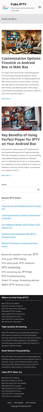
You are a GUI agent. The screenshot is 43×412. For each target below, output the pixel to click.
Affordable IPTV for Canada (11, 311)
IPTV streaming (11, 267)
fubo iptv (27, 254)
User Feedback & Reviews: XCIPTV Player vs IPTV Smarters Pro (21, 226)
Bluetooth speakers (12, 254)
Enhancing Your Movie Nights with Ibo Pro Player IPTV (21, 207)
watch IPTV (8, 284)
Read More (6, 99)
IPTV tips (27, 271)
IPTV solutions (26, 263)
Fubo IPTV (18, 4)
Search (4, 185)
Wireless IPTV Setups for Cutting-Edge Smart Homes (20, 244)
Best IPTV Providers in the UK (12, 306)
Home (9, 403)
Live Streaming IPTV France (11, 316)
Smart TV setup (10, 280)
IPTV (35, 254)
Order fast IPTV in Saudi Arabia (13, 319)
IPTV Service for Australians (11, 322)
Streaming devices (29, 280)
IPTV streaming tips (11, 271)
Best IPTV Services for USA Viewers (14, 309)
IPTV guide (7, 259)
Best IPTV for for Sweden (10, 303)
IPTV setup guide (10, 263)
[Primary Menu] (39, 7)
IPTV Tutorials (31, 403)
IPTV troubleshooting (13, 276)
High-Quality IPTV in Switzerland (13, 314)
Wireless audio (22, 284)
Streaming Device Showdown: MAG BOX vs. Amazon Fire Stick (19, 235)
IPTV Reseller (18, 403)
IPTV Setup (20, 259)
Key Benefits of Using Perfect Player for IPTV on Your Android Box (21, 139)
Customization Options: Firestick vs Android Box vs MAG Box (21, 62)
